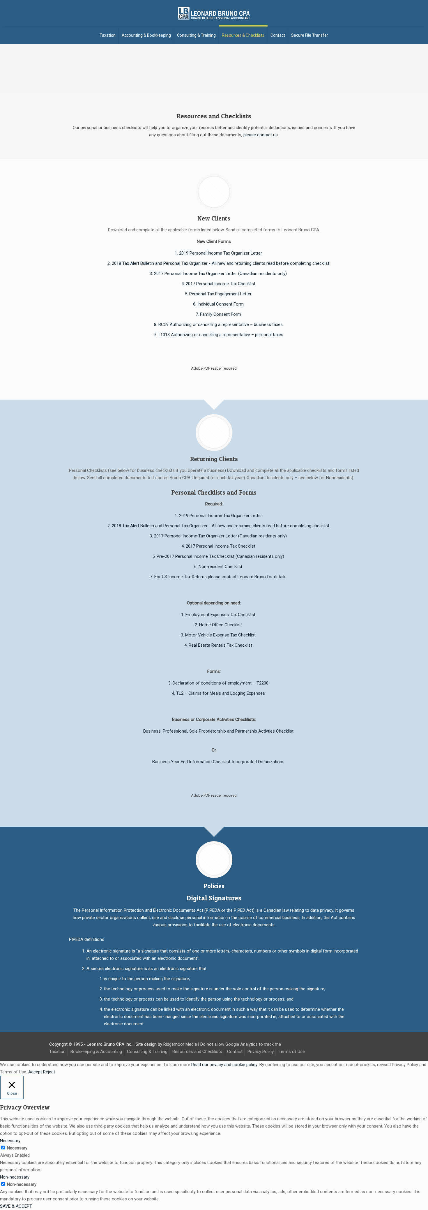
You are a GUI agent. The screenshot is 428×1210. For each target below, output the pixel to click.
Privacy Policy (260, 1051)
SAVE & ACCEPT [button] (16, 1206)
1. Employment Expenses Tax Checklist (218, 614)
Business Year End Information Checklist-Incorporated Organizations (218, 761)
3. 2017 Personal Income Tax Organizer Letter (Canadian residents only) (218, 273)
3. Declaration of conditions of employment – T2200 (218, 683)
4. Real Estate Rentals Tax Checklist (218, 645)
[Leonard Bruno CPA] (214, 13)
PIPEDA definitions (86, 939)
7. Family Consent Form (218, 314)
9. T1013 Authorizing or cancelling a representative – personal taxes (218, 334)
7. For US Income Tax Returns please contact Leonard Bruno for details (218, 576)
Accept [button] (35, 1072)
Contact (235, 1051)
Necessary (17, 1148)
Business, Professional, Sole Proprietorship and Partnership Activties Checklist (218, 731)
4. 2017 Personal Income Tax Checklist (218, 283)
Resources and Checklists (197, 1051)
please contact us (260, 134)
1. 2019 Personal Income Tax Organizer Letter (218, 253)
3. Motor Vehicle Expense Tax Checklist (218, 635)
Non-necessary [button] (14, 1177)
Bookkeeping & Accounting (96, 1051)
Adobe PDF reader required (214, 368)
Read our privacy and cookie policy (224, 1064)
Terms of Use (292, 1051)
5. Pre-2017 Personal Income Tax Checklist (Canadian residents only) (218, 556)
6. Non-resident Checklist (218, 566)
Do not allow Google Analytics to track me (240, 1044)
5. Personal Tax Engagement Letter (218, 294)
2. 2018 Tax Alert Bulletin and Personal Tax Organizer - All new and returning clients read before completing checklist (218, 263)
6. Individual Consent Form (218, 304)
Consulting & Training (147, 1051)
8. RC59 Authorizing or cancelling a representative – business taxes (218, 324)
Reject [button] (49, 1072)
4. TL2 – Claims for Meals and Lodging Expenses (218, 693)
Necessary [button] (10, 1140)
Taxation (57, 1051)
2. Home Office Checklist (218, 624)
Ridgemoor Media (180, 1044)
